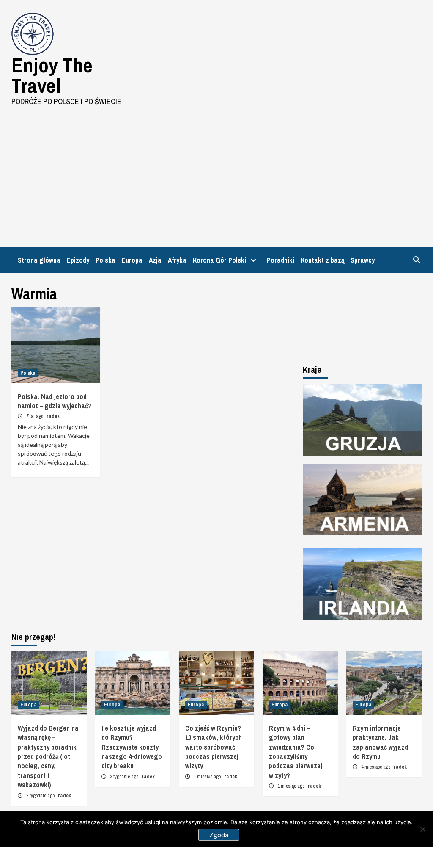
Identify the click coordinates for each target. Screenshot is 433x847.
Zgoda (218, 834)
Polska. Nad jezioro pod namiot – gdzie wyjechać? (54, 401)
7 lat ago (35, 416)
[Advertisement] (216, 170)
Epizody (78, 260)
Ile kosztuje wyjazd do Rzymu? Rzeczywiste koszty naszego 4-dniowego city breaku (131, 747)
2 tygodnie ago (41, 795)
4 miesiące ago (376, 767)
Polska (105, 260)
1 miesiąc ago (208, 776)
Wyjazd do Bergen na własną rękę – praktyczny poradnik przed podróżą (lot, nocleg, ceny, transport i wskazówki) (48, 756)
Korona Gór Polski (219, 260)
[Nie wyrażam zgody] (422, 829)
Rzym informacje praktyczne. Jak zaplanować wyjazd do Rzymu (380, 742)
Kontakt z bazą (322, 260)
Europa (132, 260)
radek (53, 416)
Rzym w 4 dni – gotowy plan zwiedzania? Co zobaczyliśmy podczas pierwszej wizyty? (295, 751)
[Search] (416, 260)
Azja (155, 260)
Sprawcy (363, 260)
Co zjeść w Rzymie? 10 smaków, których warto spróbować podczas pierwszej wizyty (213, 747)
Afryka (177, 260)
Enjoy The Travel (52, 75)
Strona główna (39, 260)
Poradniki (280, 260)
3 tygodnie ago (125, 776)
